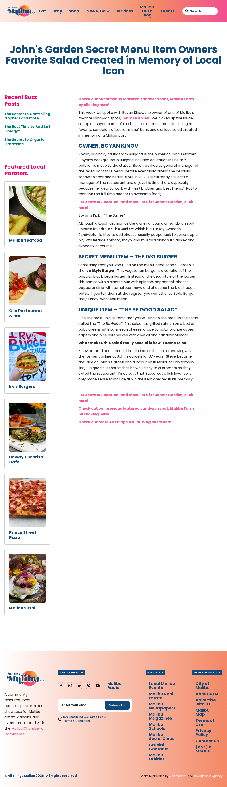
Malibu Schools (157, 726)
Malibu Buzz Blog (147, 11)
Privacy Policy (203, 732)
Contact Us (207, 741)
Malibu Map (203, 712)
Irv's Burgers (22, 386)
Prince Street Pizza (22, 535)
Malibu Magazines (160, 716)
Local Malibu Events (162, 685)
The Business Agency (208, 776)
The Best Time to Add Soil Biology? (27, 129)
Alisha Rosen (178, 776)
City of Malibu (203, 685)
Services (124, 11)
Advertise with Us (206, 702)
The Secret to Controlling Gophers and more (27, 116)
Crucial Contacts (158, 747)
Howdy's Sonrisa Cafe (26, 460)
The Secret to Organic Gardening (24, 142)
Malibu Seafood (25, 240)
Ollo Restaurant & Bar (25, 313)
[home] (21, 11)
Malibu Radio (114, 685)
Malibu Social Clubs (161, 736)
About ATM (207, 694)
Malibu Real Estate (161, 696)
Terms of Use (205, 722)
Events (168, 11)
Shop (74, 11)
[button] (98, 11)
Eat (42, 11)
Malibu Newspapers (162, 706)
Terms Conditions (77, 721)
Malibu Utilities (157, 757)
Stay (57, 11)
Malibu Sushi (22, 608)
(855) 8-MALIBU (205, 749)
